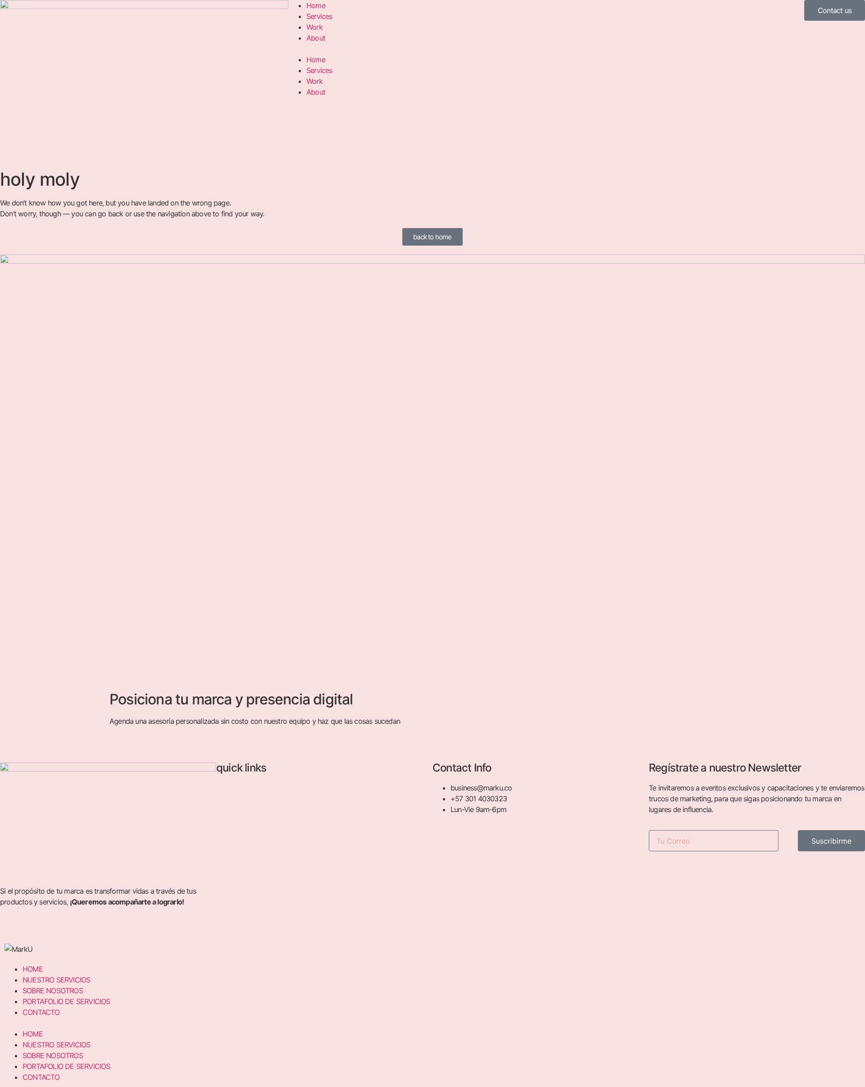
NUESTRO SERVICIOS (56, 979)
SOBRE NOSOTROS (53, 990)
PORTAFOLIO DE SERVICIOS (66, 1001)
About (315, 37)
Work (314, 27)
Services (319, 16)
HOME (33, 968)
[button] (432, 48)
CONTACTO (41, 1012)
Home (315, 5)
